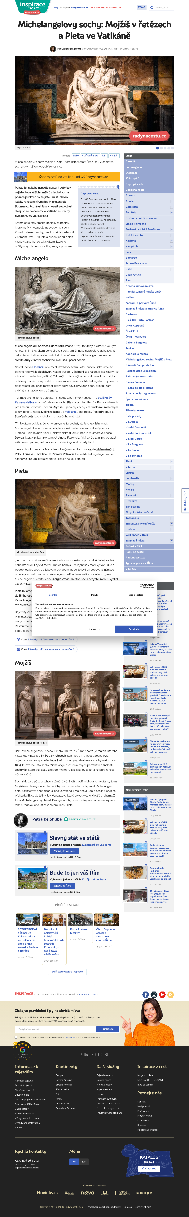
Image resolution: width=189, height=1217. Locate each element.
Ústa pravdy (133, 416)
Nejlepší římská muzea (140, 286)
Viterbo (130, 467)
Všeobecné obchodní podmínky (104, 1207)
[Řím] (32, 878)
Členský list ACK (142, 1207)
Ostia (129, 269)
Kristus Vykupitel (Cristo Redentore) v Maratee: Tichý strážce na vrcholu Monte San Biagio (161, 649)
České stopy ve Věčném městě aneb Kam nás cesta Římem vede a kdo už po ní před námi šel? (160, 850)
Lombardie (132, 478)
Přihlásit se (107, 1029)
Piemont (131, 495)
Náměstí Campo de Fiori (141, 365)
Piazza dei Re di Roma (139, 388)
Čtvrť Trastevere (136, 337)
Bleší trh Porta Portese (140, 320)
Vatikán (114, 156)
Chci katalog (149, 1168)
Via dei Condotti (136, 427)
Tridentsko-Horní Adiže (140, 523)
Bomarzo (131, 258)
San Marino (133, 506)
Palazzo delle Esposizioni (141, 371)
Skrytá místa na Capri (139, 512)
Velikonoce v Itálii (137, 535)
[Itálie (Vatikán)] (32, 843)
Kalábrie (131, 241)
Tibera (130, 405)
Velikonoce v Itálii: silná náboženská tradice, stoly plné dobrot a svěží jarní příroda (159, 672)
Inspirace (131, 173)
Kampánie (132, 246)
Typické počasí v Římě (140, 563)
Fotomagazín (134, 167)
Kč (74, 1161)
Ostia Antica (133, 275)
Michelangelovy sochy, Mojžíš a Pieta (149, 359)
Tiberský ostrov (135, 410)
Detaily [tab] (94, 595)
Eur (84, 1161)
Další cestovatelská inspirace (67, 972)
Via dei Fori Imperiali (139, 433)
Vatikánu (70, 411)
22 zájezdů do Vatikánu (96, 845)
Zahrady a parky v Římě (141, 303)
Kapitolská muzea (137, 354)
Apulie (130, 201)
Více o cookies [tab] (136, 595)
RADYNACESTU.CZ (90, 994)
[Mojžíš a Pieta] (94, 100)
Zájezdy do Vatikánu (65, 851)
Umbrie (130, 529)
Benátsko (131, 212)
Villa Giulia (132, 450)
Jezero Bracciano (136, 263)
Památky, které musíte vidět (143, 291)
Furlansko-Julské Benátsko (143, 229)
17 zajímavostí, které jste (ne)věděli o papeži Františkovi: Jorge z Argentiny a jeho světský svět (159, 896)
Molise (130, 490)
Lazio (129, 252)
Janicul (130, 348)
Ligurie (130, 473)
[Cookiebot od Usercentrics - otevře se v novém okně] (142, 586)
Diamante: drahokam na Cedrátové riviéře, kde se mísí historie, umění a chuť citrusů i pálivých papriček (160, 746)
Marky (130, 484)
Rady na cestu (135, 552)
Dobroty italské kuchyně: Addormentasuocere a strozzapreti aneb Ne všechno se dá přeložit (160, 873)
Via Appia (132, 422)
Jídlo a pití (132, 178)
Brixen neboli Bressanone (141, 218)
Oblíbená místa (90, 156)
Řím (104, 156)
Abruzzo (131, 195)
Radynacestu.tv (135, 557)
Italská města (134, 235)
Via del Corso (134, 439)
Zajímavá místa (135, 540)
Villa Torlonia (134, 456)
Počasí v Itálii (134, 546)
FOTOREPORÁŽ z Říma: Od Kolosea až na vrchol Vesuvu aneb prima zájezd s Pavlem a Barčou (28, 940)
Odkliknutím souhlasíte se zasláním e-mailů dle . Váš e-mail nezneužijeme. (59, 1037)
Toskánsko (132, 518)
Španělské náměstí (137, 399)
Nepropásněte (134, 184)
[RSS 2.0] (170, 995)
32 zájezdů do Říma (93, 879)
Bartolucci (132, 314)
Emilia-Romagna (136, 224)
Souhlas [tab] (53, 595)
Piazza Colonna (135, 382)
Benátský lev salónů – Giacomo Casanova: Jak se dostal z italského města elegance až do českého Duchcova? (161, 626)
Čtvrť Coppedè (135, 325)
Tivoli (129, 461)
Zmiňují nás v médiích (94, 1185)
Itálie (76, 156)
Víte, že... (131, 569)
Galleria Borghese (136, 342)
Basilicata (132, 207)
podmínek (70, 1037)
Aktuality (132, 161)
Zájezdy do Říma (62, 886)
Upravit (92, 629)
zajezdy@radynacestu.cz (27, 1167)
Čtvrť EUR (132, 331)
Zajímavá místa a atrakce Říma (145, 308)
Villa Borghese (134, 444)
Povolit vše (134, 629)
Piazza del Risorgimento (141, 393)
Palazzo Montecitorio (139, 376)
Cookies (128, 1207)
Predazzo (131, 501)
